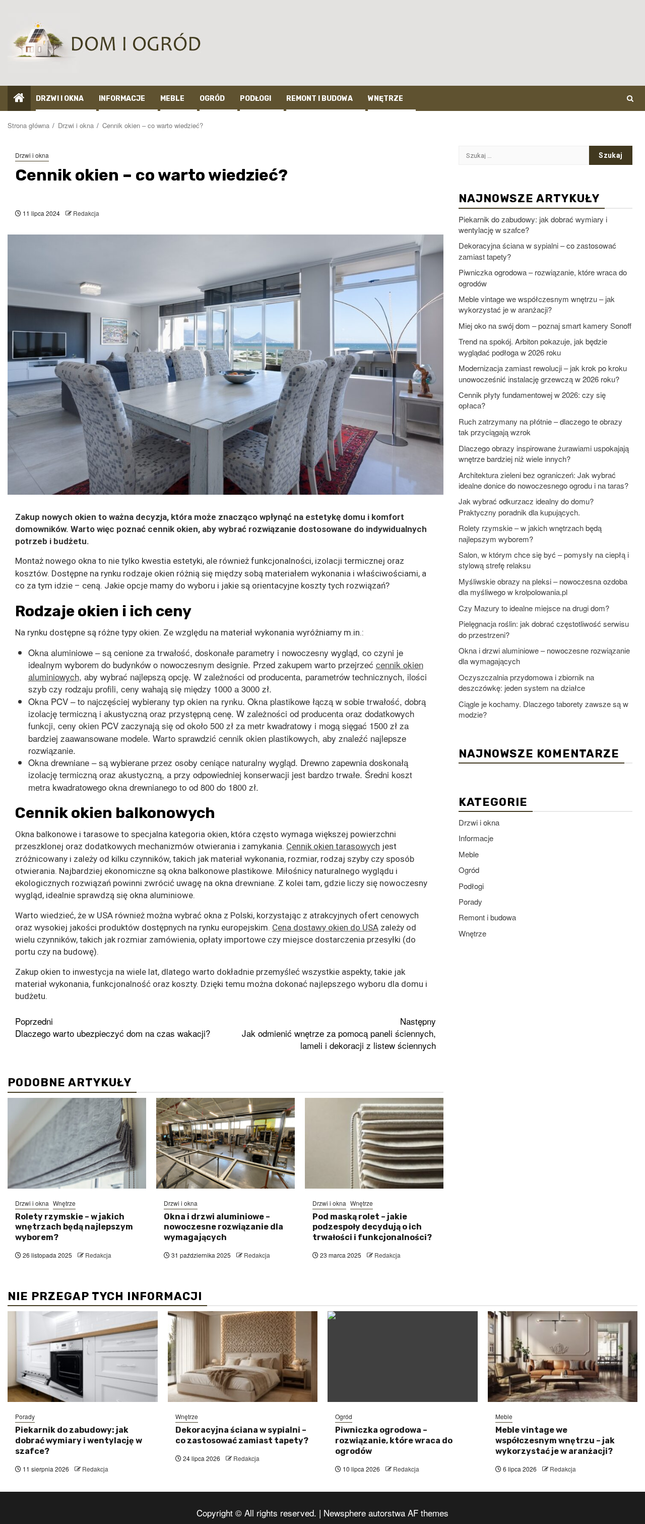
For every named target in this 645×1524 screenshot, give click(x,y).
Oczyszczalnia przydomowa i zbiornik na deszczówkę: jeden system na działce (526, 681)
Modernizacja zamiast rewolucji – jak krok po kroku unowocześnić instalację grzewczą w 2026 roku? (543, 372)
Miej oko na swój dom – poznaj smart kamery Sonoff (545, 325)
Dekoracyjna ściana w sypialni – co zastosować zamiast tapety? (241, 1435)
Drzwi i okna (60, 98)
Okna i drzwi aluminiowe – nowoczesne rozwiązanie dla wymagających (223, 1227)
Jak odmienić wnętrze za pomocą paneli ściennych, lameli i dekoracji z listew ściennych (339, 1033)
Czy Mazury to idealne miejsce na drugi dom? (534, 607)
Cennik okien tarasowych (333, 846)
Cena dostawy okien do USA (325, 927)
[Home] (19, 97)
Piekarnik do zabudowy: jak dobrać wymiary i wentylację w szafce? (78, 1440)
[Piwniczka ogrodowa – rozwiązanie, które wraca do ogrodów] (403, 1356)
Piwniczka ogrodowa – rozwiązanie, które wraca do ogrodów (394, 1440)
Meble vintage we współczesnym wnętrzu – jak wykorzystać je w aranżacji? (537, 303)
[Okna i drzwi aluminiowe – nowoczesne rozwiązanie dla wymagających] (225, 1143)
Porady (470, 901)
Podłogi (255, 98)
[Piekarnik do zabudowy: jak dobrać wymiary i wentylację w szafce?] (83, 1356)
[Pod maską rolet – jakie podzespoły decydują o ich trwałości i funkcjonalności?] (374, 1143)
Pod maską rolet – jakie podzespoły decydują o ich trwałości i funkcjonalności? (372, 1227)
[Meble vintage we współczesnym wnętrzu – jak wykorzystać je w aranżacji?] (563, 1356)
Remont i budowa (319, 98)
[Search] (630, 98)
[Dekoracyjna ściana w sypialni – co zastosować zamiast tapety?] (243, 1356)
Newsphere (345, 1512)
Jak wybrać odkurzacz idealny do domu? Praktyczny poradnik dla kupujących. (526, 506)
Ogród (212, 98)
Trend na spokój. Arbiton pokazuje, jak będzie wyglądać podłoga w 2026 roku (533, 346)
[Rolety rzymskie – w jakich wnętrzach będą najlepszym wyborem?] (77, 1143)
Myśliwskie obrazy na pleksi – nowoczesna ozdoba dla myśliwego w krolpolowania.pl (543, 586)
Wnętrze (385, 98)
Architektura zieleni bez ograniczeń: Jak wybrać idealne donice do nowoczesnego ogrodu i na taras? (543, 479)
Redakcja (86, 213)
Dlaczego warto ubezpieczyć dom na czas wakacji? (112, 1027)
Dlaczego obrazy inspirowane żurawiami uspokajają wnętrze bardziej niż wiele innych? (544, 452)
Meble (172, 98)
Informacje (122, 98)
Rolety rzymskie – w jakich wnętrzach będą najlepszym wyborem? (74, 1227)
